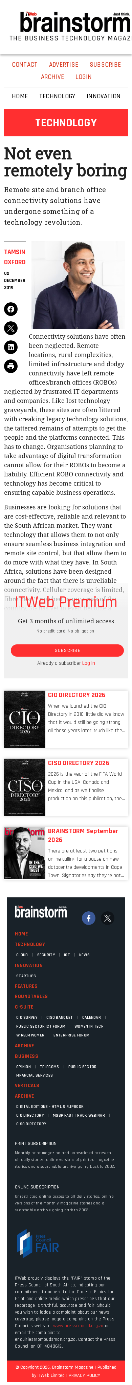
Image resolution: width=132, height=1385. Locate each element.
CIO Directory (30, 1115)
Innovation (29, 965)
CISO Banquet (59, 1017)
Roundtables (31, 996)
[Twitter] (107, 918)
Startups (26, 976)
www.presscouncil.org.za (78, 1326)
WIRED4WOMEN (30, 1035)
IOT (67, 955)
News (84, 955)
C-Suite (24, 1007)
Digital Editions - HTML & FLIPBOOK (50, 1106)
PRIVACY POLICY (84, 1375)
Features (26, 986)
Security (46, 955)
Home (21, 934)
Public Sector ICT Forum (40, 1026)
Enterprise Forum (71, 1035)
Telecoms (49, 1066)
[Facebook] (88, 918)
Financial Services (34, 1075)
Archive (24, 1046)
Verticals (27, 1085)
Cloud (22, 955)
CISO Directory (31, 1124)
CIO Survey (26, 1017)
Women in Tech (89, 1026)
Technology (30, 944)
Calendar (91, 1017)
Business (26, 1056)
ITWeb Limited (51, 1375)
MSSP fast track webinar (79, 1115)
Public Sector (82, 1066)
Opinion (23, 1066)
